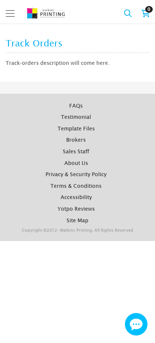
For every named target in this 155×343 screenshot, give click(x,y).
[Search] (128, 13)
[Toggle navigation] (10, 13)
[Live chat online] (136, 324)
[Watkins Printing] (46, 13)
